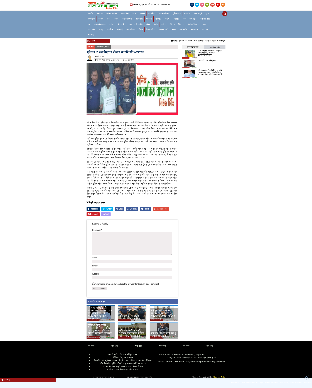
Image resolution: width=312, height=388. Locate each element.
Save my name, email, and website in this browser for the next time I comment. (126, 284)
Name (95, 257)
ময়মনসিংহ (92, 29)
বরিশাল (172, 24)
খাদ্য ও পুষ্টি (198, 13)
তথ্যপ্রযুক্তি (193, 19)
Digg (120, 209)
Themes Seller (219, 377)
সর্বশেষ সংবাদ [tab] (192, 47)
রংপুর (101, 29)
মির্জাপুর (168, 19)
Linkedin (133, 209)
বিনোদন (181, 24)
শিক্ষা (141, 29)
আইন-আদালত (111, 13)
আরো (134, 13)
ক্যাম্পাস (187, 13)
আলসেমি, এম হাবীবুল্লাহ (207, 60)
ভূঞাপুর (206, 24)
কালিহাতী (139, 19)
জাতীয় (90, 13)
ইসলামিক (151, 13)
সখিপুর (176, 19)
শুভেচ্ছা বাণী (163, 29)
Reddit (146, 209)
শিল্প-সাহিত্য (151, 29)
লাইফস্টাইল (131, 29)
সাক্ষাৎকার (194, 29)
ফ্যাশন (163, 24)
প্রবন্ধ (148, 24)
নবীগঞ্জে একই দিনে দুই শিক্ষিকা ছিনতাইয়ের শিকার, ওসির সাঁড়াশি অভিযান (132, 333)
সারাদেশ (100, 13)
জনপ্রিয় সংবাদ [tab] (215, 47)
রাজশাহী (120, 29)
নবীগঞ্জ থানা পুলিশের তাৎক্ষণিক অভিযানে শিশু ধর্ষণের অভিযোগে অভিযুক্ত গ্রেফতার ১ (163, 314)
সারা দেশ (205, 29)
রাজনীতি (110, 29)
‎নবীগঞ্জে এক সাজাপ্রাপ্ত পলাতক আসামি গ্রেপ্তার (129, 317)
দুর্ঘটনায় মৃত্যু (205, 19)
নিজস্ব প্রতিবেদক (100, 24)
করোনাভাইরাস (164, 13)
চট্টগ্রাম (101, 19)
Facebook (93, 209)
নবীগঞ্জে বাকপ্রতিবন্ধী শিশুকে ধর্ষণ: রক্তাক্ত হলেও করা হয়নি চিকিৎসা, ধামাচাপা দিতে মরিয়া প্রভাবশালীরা (100, 313)
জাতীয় (116, 19)
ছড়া (108, 19)
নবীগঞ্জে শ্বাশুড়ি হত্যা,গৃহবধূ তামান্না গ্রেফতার (163, 334)
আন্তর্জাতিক (125, 13)
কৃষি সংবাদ (177, 13)
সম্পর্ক (174, 29)
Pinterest (94, 214)
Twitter (108, 209)
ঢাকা (184, 19)
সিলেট (107, 47)
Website (95, 274)
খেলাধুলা (91, 19)
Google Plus (162, 209)
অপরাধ (142, 13)
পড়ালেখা (120, 24)
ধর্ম (89, 24)
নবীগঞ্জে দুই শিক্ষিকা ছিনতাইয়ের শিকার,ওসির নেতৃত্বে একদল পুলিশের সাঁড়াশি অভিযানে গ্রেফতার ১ (100, 330)
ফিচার (156, 24)
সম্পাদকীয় (183, 29)
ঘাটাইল (149, 19)
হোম (92, 47)
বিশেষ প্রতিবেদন (193, 24)
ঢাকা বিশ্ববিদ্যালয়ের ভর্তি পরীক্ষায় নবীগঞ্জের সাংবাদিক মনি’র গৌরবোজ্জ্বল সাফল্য (191, 41)
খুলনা (207, 13)
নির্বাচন (111, 24)
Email (95, 266)
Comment (97, 230)
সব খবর (91, 35)
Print (107, 214)
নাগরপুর (158, 19)
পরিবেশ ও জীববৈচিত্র (135, 24)
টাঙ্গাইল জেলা (127, 19)
